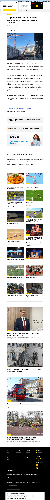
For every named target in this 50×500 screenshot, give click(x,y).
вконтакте (36, 458)
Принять (38, 495)
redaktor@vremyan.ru (13, 485)
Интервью (9, 453)
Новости (8, 450)
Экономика (9, 14)
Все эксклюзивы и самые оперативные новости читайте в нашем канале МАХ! (25, 120)
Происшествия (29, 453)
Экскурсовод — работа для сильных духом (22, 403)
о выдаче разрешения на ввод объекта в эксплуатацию (19, 108)
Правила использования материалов (13, 489)
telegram (40, 458)
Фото (8, 455)
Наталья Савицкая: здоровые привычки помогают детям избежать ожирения (21, 437)
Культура (28, 450)
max (38, 460)
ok (42, 458)
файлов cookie (20, 495)
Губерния (28, 452)
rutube (36, 460)
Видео (8, 459)
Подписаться (10, 9)
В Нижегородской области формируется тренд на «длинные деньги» (24, 369)
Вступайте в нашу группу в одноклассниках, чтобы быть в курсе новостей (24, 129)
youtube (38, 458)
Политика (18, 450)
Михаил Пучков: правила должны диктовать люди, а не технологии (23, 333)
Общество (18, 453)
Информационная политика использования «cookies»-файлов (18, 491)
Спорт (17, 455)
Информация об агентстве (11, 487)
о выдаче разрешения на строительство (16, 105)
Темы (8, 457)
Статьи (8, 452)
